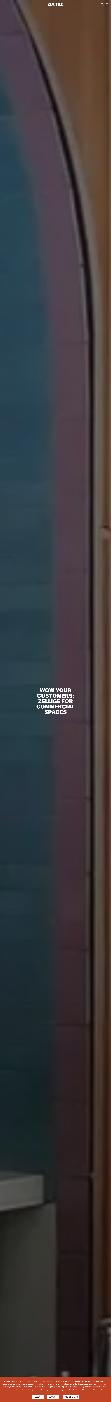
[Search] (102, 4)
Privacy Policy (99, 1390)
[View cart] (107, 4)
